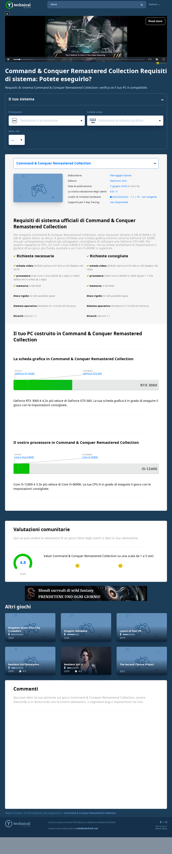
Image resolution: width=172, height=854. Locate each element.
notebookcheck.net (87, 828)
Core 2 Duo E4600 (24, 457)
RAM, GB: (14, 131)
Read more (155, 21)
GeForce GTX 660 (92, 373)
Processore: (15, 112)
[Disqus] (86, 759)
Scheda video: (95, 112)
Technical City (18, 5)
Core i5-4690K (90, 457)
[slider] (78, 59)
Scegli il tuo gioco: (86, 163)
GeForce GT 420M (24, 373)
